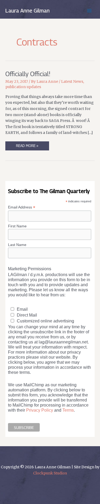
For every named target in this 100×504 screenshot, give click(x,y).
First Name (17, 226)
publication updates (23, 87)
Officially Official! (27, 73)
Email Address (21, 207)
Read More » (27, 146)
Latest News (72, 81)
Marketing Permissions (29, 268)
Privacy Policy (39, 410)
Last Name (17, 245)
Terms (68, 410)
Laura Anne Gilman (27, 10)
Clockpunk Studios (50, 473)
